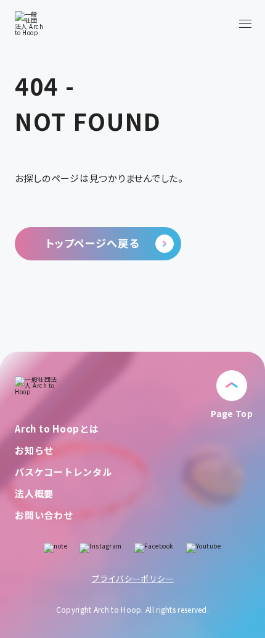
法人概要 (34, 493)
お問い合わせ (44, 514)
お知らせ (34, 450)
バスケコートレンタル (63, 471)
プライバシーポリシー (132, 578)
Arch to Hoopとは (57, 428)
